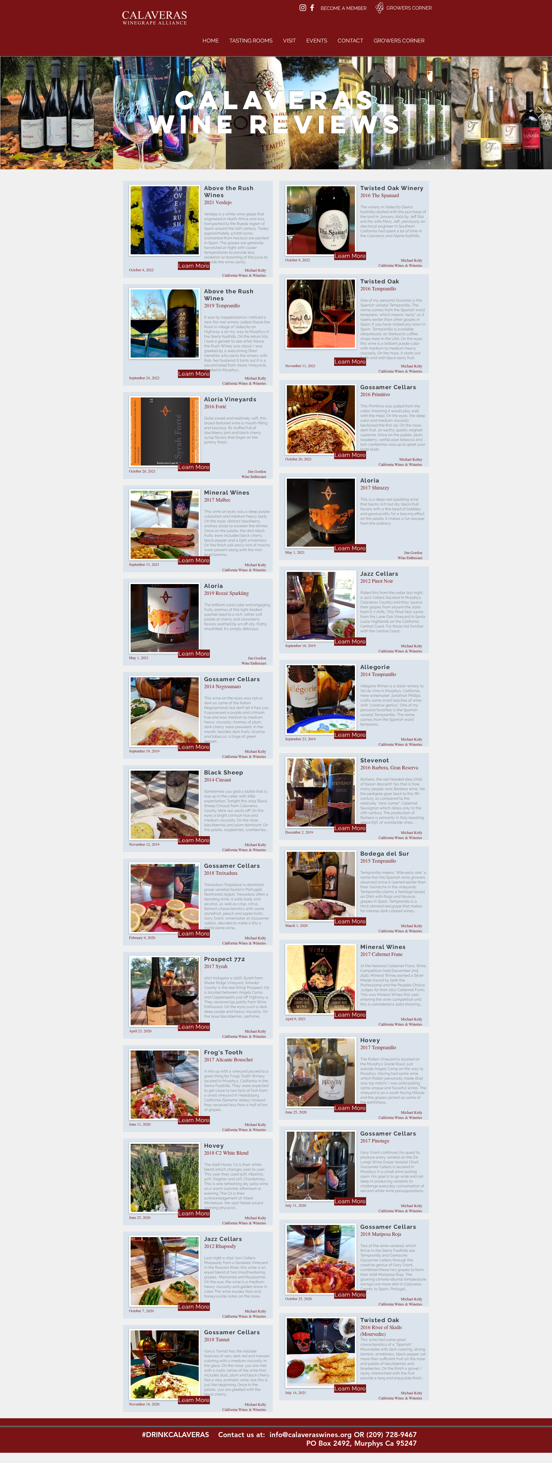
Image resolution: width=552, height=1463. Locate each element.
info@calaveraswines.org (311, 1434)
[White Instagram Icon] (302, 7)
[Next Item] (541, 112)
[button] (251, 40)
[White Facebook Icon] (312, 7)
